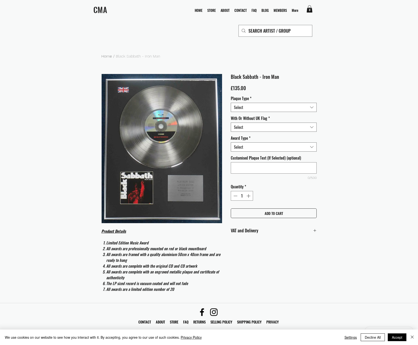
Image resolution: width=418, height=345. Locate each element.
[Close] (412, 337)
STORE (174, 321)
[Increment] (249, 195)
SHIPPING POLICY (249, 321)
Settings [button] (350, 337)
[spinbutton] (242, 195)
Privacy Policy (191, 337)
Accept (397, 337)
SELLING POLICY (221, 321)
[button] (309, 9)
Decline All (373, 337)
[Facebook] (202, 312)
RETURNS (199, 321)
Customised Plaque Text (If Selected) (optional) (266, 157)
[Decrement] (234, 195)
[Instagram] (214, 312)
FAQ (188, 321)
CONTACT (145, 321)
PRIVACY (272, 321)
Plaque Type (241, 98)
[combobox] (274, 107)
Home (106, 56)
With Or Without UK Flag (250, 118)
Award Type (241, 138)
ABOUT (160, 321)
